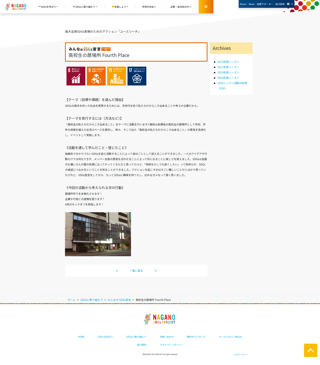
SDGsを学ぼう (105, 336)
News (252, 4)
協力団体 (280, 4)
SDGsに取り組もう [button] (85, 6)
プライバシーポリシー (171, 344)
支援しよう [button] (120, 6)
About (243, 4)
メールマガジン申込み (230, 336)
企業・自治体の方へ (180, 6)
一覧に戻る (136, 271)
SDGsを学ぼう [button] (48, 6)
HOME (81, 336)
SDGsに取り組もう (136, 336)
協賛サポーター (265, 4)
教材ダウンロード (196, 336)
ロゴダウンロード (240, 354)
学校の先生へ (149, 6)
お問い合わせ (167, 336)
